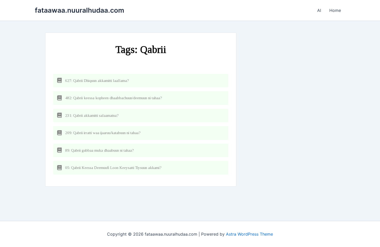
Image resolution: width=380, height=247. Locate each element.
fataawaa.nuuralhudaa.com (79, 10)
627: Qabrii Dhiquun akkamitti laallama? (97, 81)
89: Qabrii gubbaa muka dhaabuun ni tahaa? (99, 150)
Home (335, 10)
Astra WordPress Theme (249, 234)
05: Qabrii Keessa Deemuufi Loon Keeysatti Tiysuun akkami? (113, 168)
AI (319, 10)
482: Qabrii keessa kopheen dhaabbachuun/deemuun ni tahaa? (113, 98)
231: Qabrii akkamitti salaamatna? (92, 115)
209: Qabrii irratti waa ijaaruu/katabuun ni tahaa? (103, 133)
